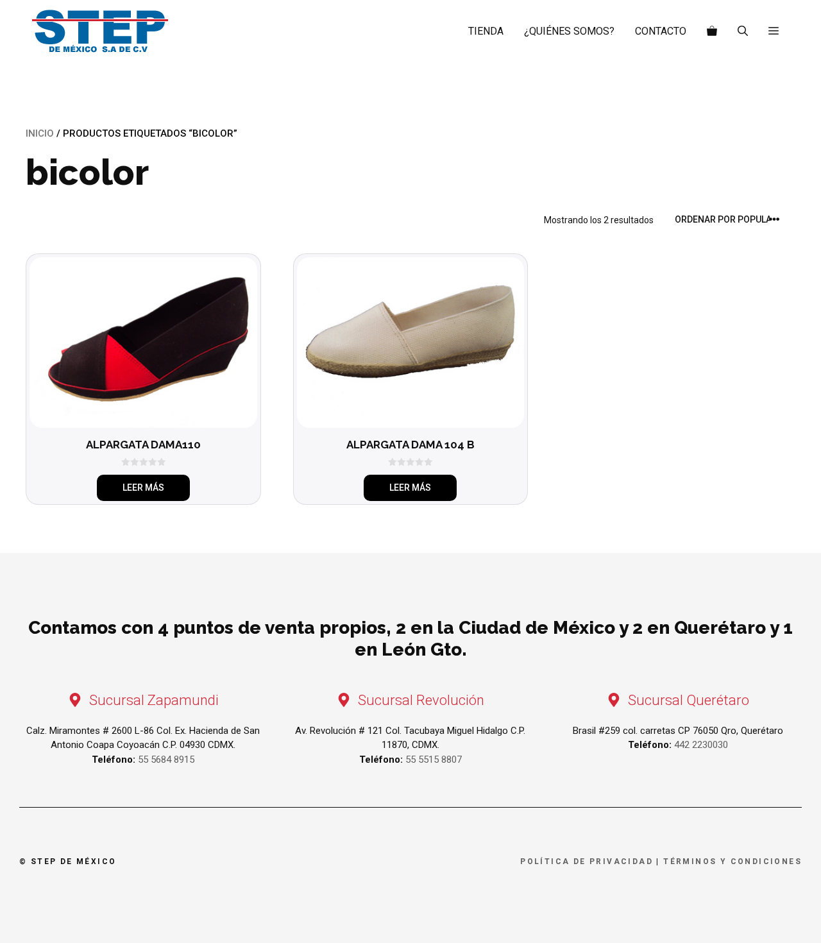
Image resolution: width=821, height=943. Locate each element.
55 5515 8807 (433, 759)
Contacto (660, 31)
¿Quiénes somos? (569, 31)
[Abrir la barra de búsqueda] (742, 31)
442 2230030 (701, 745)
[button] (773, 31)
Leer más (143, 487)
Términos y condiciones (732, 861)
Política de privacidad (586, 861)
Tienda (486, 31)
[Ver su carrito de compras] (712, 31)
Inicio (40, 133)
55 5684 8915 (166, 759)
